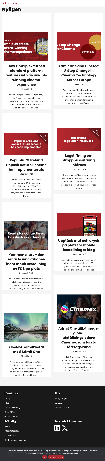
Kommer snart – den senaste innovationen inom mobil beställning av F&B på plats (26, 261)
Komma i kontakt (62, 407)
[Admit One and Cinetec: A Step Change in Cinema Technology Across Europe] (79, 46)
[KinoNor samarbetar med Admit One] (26, 327)
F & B (6, 403)
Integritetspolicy (11, 430)
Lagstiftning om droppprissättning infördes (79, 160)
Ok (44, 457)
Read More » (34, 107)
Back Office (9, 412)
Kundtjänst (59, 403)
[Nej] (102, 454)
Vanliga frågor (60, 398)
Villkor (7, 426)
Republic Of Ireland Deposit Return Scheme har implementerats (26, 165)
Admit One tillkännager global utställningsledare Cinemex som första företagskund (78, 337)
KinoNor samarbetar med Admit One (26, 349)
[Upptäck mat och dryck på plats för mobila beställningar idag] (79, 224)
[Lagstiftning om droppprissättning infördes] (79, 139)
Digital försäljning (12, 407)
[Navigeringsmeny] (100, 3)
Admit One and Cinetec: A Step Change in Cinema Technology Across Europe (78, 73)
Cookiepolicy (10, 435)
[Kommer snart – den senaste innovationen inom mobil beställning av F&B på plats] (26, 235)
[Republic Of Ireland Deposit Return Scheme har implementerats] (26, 144)
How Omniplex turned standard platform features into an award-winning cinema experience (26, 75)
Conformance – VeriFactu (16, 440)
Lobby (7, 398)
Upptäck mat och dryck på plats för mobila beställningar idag (78, 245)
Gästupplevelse (11, 416)
